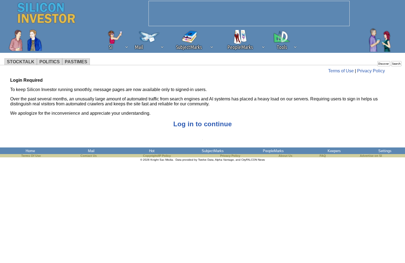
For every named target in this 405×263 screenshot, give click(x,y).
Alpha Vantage (224, 159)
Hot (152, 151)
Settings (384, 151)
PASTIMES (76, 61)
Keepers (334, 151)
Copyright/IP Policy (157, 155)
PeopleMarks (273, 151)
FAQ (323, 155)
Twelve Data (206, 159)
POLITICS (49, 61)
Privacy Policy (371, 71)
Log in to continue (202, 124)
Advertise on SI (371, 155)
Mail (91, 151)
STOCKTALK (20, 61)
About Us (285, 155)
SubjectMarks (213, 151)
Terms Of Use (31, 155)
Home (30, 151)
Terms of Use (341, 71)
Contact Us (88, 155)
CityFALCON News (253, 159)
